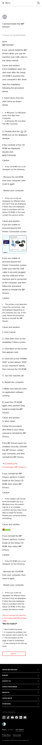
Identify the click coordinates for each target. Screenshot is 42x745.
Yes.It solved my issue (13, 629)
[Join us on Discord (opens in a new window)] (25, 718)
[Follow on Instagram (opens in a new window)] (4, 718)
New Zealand (20, 730)
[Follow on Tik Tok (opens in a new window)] (8, 718)
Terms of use (17, 735)
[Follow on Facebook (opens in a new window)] (16, 718)
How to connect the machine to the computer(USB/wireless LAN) (14, 618)
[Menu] (38, 3)
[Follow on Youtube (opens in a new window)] (12, 718)
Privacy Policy (6, 735)
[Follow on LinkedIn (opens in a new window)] (21, 718)
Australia (10, 730)
